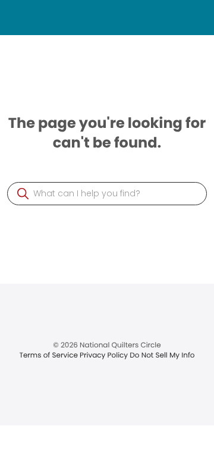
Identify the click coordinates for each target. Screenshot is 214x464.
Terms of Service (49, 355)
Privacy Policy (105, 355)
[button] (22, 193)
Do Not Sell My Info (162, 355)
